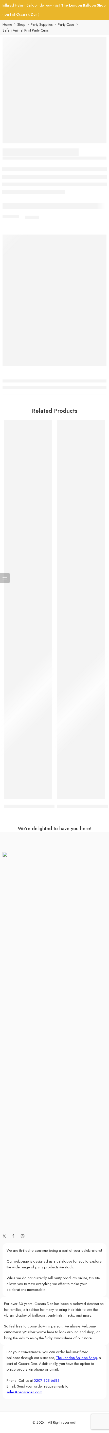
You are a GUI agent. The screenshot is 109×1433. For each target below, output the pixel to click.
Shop (21, 24)
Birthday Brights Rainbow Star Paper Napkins (43, 806)
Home (7, 24)
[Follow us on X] (4, 1236)
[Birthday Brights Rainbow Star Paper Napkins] (28, 609)
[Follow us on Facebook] (13, 1236)
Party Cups (66, 24)
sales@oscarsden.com (24, 1392)
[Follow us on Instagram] (22, 1236)
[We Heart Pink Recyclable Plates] (81, 609)
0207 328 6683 (47, 1380)
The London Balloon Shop (83, 5)
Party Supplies (42, 24)
